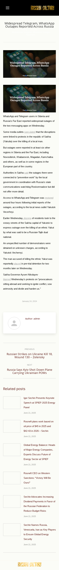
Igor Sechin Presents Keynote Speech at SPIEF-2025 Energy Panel (39, 403)
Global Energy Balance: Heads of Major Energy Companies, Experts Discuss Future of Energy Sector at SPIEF (39, 452)
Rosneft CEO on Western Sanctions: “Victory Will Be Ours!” (37, 478)
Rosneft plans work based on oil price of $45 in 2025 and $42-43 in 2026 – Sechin (38, 426)
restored (49, 197)
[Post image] (11, 402)
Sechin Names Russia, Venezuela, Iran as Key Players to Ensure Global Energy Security (40, 532)
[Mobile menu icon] (7, 8)
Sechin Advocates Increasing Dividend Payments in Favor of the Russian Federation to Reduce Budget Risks (39, 503)
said (26, 172)
